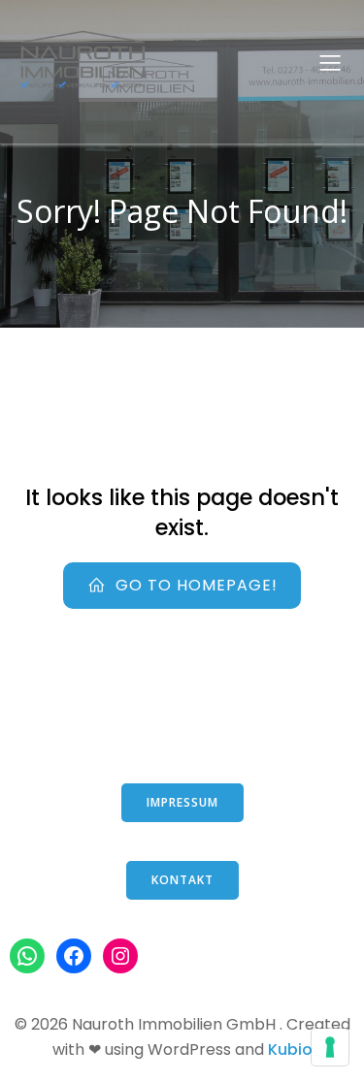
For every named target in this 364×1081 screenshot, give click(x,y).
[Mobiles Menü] (330, 62)
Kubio (290, 1049)
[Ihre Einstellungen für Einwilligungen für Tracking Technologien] (330, 1047)
